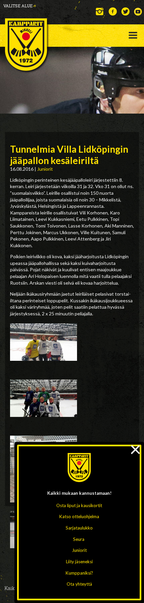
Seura (78, 539)
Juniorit (79, 550)
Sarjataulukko (79, 528)
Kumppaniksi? (79, 573)
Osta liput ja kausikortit (79, 505)
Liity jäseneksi (79, 561)
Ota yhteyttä (79, 584)
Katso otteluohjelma (79, 516)
